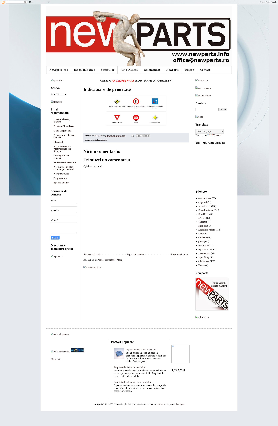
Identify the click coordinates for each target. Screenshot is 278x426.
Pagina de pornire (135, 254)
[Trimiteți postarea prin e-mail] (132, 135)
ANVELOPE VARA (123, 80)
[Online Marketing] (60, 351)
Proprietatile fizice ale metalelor (129, 367)
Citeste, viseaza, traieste (62, 120)
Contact (205, 70)
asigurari (202, 202)
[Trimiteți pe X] (143, 135)
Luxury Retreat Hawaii (62, 156)
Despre (189, 70)
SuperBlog (108, 70)
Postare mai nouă (92, 254)
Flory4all (58, 142)
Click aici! (56, 359)
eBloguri (202, 222)
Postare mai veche (179, 254)
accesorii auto (204, 198)
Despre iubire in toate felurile (65, 136)
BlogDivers (204, 214)
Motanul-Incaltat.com (65, 162)
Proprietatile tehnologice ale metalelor (132, 382)
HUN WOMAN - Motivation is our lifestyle (62, 148)
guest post (203, 226)
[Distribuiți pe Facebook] (145, 135)
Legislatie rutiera (99, 140)
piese (201, 241)
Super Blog (203, 257)
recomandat (203, 245)
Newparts (172, 70)
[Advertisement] (136, 241)
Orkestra (202, 237)
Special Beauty (61, 182)
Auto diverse (204, 206)
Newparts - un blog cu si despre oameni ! (64, 168)
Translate (217, 135)
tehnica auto (204, 261)
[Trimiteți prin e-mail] (137, 135)
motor (201, 233)
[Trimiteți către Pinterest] (148, 135)
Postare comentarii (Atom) (109, 260)
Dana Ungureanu (62, 130)
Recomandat (152, 70)
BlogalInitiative (205, 210)
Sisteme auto (204, 253)
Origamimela (60, 178)
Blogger (180, 404)
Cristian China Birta (64, 126)
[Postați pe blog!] (140, 135)
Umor (201, 265)
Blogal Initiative (84, 70)
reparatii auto (204, 249)
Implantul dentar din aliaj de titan (141, 349)
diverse (202, 218)
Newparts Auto (61, 173)
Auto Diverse (129, 70)
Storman (161, 404)
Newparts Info (58, 70)
